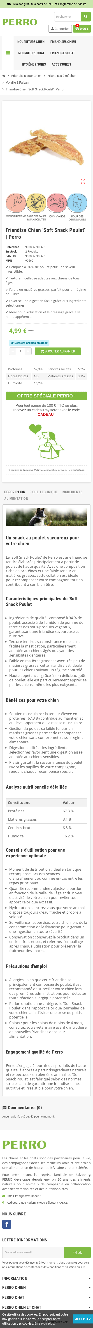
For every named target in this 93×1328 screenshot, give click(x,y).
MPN (9, 260)
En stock (11, 251)
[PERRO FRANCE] (20, 22)
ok (79, 1252)
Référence (12, 247)
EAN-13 (11, 256)
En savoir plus (44, 1323)
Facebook (6, 1224)
